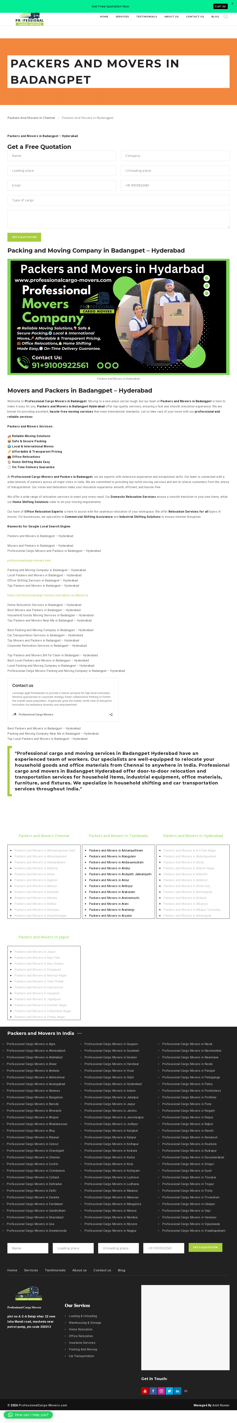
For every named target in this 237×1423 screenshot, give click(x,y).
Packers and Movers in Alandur (35, 898)
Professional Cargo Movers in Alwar (32, 1064)
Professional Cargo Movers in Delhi (31, 1190)
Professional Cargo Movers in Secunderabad (193, 1157)
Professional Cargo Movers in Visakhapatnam (193, 1230)
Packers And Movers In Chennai (31, 118)
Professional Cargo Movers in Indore (110, 1090)
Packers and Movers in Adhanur (36, 868)
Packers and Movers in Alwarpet (36, 910)
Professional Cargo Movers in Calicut (32, 1144)
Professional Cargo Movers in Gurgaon (111, 1044)
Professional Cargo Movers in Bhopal (33, 1117)
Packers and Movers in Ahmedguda (187, 892)
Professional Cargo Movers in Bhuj (31, 1130)
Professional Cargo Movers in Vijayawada (191, 1224)
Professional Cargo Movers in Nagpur (110, 1230)
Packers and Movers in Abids (183, 862)
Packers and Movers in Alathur (35, 904)
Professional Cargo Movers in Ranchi (188, 1130)
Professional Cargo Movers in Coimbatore (36, 1170)
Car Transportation (81, 1356)
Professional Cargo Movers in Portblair (189, 1097)
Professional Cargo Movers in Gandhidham (36, 1210)
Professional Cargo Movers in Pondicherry (191, 1090)
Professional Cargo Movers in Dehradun (34, 1184)
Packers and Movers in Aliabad (184, 898)
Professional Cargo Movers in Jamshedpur (114, 1117)
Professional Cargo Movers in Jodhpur (111, 1124)
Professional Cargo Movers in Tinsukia (189, 1177)
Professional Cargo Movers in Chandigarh (35, 1150)
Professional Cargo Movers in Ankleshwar (36, 1077)
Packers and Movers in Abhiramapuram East (44, 850)
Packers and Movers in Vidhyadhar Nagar (42, 1011)
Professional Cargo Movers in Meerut (110, 1210)
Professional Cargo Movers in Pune (187, 1104)
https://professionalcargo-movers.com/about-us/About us (47, 595)
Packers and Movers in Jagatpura (37, 999)
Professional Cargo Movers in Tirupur (188, 1184)
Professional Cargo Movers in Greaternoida (37, 1230)
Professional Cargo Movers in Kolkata (110, 1150)
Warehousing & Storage (85, 1322)
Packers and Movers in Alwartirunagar (40, 915)
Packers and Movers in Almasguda (187, 915)
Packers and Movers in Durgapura (37, 969)
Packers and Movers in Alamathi (36, 892)
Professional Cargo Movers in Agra (31, 1044)
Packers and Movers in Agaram (35, 880)
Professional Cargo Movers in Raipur (187, 1117)
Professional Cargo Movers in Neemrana (190, 1057)
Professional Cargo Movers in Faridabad (35, 1204)
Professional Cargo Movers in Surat (187, 1170)
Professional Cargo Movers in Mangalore (112, 1204)
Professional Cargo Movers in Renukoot (190, 1137)
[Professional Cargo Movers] (29, 17)
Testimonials (55, 1270)
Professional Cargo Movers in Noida (187, 1064)
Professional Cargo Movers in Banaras (33, 1090)
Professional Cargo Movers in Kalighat (111, 1130)
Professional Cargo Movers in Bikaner (33, 1137)
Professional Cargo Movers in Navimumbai (191, 1050)
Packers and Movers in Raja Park (37, 957)
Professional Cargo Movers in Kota (108, 1164)
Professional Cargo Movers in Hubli (109, 1077)
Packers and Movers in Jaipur (35, 952)
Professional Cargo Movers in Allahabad (34, 1057)
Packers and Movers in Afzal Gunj (186, 886)
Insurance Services (82, 1342)
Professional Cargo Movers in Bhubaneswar (37, 1124)
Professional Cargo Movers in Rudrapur (189, 1150)
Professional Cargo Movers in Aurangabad (36, 1084)
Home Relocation (81, 1329)
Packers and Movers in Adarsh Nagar (189, 868)
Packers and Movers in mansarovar (38, 987)
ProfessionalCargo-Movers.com (43, 1405)
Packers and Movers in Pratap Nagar (39, 1017)
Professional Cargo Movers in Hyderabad (113, 1084)
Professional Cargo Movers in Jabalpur (111, 1097)
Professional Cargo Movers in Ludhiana (111, 1184)
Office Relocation (81, 1336)
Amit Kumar (221, 1405)
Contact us (102, 1270)
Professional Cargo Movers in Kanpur (110, 1137)
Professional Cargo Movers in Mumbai (111, 1217)
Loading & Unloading (83, 1316)
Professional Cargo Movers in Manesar (111, 1197)
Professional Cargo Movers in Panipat (188, 1070)
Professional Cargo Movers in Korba (109, 1157)
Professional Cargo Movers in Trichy (187, 1190)
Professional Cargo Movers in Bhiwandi (34, 1110)
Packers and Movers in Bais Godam (39, 963)
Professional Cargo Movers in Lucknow (111, 1177)
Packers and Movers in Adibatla (185, 874)
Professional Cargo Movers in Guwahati (111, 1050)
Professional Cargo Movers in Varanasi (189, 1217)
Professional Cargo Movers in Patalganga (191, 1077)
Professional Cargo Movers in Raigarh (188, 1110)
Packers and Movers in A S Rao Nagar (189, 850)
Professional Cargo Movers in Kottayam (112, 1170)
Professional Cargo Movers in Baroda (33, 1104)
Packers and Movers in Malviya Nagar (40, 975)
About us (79, 1270)
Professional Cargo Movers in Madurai (111, 1190)
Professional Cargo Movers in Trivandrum (191, 1197)
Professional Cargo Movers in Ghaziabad (35, 1217)
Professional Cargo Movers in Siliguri (188, 1164)
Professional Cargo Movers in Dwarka (33, 1197)
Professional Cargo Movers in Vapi (186, 1210)
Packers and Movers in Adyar (34, 874)
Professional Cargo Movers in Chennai (33, 1157)
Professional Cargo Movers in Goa (30, 1224)
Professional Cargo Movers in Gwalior (110, 1057)
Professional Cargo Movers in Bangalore (35, 1097)
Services (31, 1270)
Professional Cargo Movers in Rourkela (189, 1144)
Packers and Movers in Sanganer (37, 993)
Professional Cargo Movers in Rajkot (187, 1124)
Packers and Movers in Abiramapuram (40, 856)
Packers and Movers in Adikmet (185, 880)
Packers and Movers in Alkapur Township (191, 910)
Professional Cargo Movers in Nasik (187, 1044)
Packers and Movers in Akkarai (35, 886)
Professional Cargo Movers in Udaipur (188, 1204)
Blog (121, 1270)
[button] (28, 1415)
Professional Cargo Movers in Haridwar (111, 1064)
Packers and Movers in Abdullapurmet (189, 856)
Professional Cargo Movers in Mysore (110, 1224)
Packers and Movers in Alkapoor (185, 904)
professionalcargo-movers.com (29, 560)
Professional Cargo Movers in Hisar (109, 1070)
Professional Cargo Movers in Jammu (110, 1110)
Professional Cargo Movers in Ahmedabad (36, 1050)
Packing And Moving (83, 1349)
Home (12, 1270)
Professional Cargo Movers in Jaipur (109, 1104)
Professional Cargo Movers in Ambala (33, 1070)
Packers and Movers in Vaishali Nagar (40, 1005)
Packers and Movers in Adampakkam (39, 862)
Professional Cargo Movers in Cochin (32, 1164)
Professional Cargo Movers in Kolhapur (111, 1144)
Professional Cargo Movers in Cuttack (33, 1177)
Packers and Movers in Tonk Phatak (39, 981)
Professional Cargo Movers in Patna (187, 1084)
